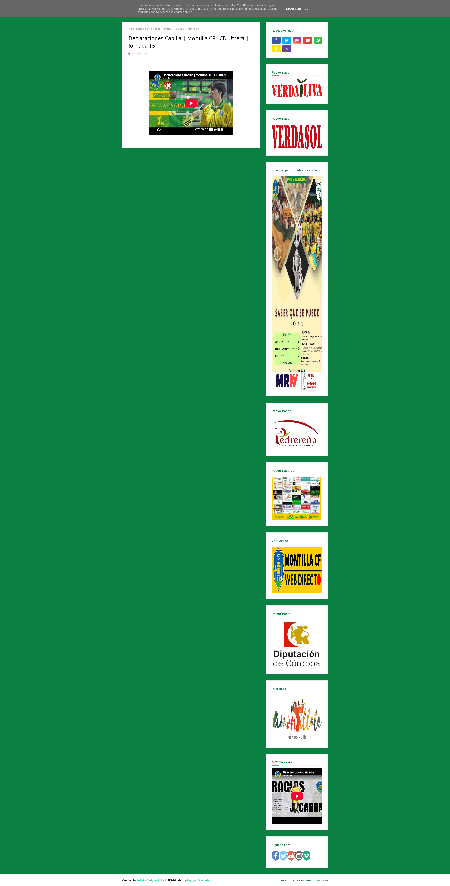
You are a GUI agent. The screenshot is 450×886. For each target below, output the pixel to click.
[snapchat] (276, 48)
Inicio (131, 28)
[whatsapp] (318, 40)
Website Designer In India (152, 880)
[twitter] (286, 40)
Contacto (322, 880)
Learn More (293, 8)
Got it (309, 8)
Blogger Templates (199, 880)
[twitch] (286, 48)
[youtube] (307, 40)
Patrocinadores (302, 880)
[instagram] (297, 40)
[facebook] (276, 40)
